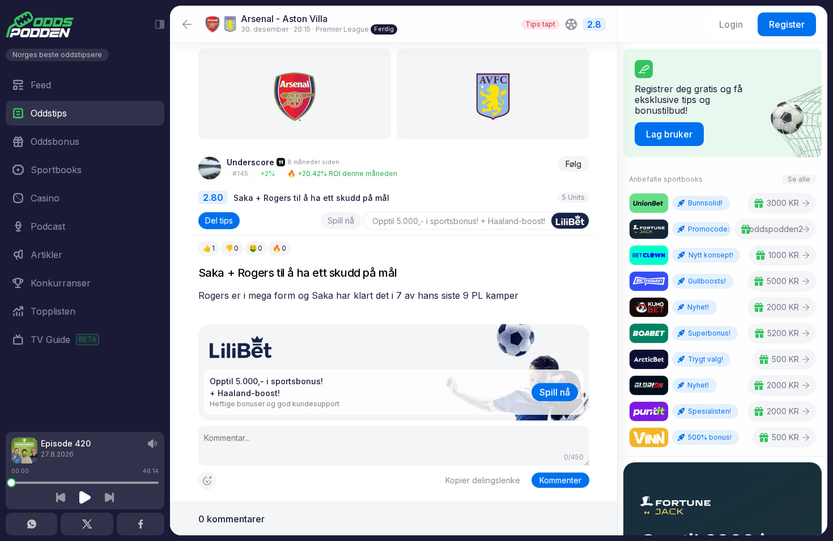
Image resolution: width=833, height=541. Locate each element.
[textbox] (393, 296)
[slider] (11, 483)
